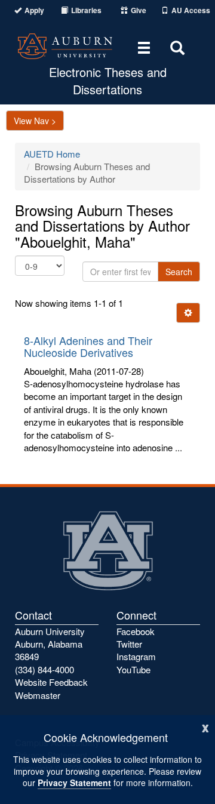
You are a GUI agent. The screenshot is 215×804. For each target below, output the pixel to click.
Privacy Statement (74, 782)
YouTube (133, 669)
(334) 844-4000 (44, 669)
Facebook (135, 631)
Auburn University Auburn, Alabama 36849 (50, 644)
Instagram (136, 656)
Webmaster (37, 695)
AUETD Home (52, 153)
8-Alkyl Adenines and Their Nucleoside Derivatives (88, 346)
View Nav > (35, 121)
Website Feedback (51, 682)
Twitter (129, 643)
